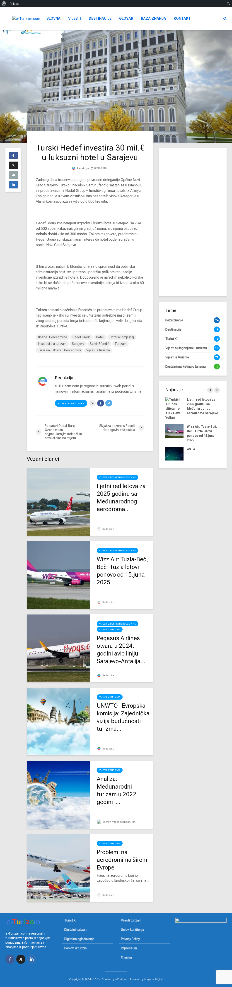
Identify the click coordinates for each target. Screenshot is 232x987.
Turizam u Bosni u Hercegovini (59, 350)
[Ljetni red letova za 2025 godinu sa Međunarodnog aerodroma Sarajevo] (58, 501)
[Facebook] (9, 959)
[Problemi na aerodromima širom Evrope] (58, 867)
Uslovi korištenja (132, 929)
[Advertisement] (192, 221)
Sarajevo (78, 343)
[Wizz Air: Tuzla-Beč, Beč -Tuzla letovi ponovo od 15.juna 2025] (58, 575)
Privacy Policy (130, 939)
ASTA (191, 449)
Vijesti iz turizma (98, 350)
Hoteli (100, 337)
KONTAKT (182, 18)
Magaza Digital (153, 979)
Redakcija (82, 168)
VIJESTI (74, 18)
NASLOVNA (50, 18)
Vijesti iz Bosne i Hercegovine (117, 477)
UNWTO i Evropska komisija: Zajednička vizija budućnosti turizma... (123, 717)
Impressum (129, 948)
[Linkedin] (31, 959)
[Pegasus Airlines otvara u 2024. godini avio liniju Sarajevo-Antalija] (58, 648)
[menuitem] (4, 3)
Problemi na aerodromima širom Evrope (122, 860)
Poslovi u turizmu (76, 948)
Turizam (120, 343)
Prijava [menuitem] (14, 3)
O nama (126, 957)
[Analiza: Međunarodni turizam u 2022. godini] (58, 794)
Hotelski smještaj (122, 337)
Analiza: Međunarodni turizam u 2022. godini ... (117, 790)
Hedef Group (81, 337)
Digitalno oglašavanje (79, 939)
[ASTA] (174, 453)
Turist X (69, 920)
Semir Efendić (99, 343)
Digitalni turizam (75, 929)
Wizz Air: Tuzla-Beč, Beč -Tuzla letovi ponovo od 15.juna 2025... (122, 571)
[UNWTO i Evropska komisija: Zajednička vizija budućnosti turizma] (58, 721)
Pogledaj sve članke (71, 403)
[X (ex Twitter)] (20, 959)
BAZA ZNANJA (153, 18)
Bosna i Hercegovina (52, 337)
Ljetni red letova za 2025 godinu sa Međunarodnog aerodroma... (121, 497)
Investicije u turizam (52, 343)
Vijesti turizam (131, 920)
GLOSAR (126, 18)
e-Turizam (121, 979)
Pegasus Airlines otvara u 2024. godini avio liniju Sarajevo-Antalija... (121, 650)
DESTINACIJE (100, 18)
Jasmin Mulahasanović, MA (118, 821)
